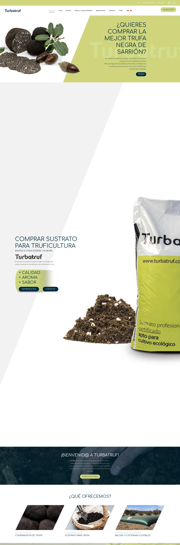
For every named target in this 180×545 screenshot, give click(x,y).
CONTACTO (50, 289)
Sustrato (68, 10)
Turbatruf (52, 10)
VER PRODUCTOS (29, 289)
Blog (139, 2)
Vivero (121, 10)
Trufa (60, 10)
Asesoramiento (100, 10)
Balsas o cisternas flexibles (83, 10)
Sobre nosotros (149, 2)
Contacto (161, 2)
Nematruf (112, 10)
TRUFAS (141, 74)
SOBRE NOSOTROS (90, 476)
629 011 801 (169, 9)
